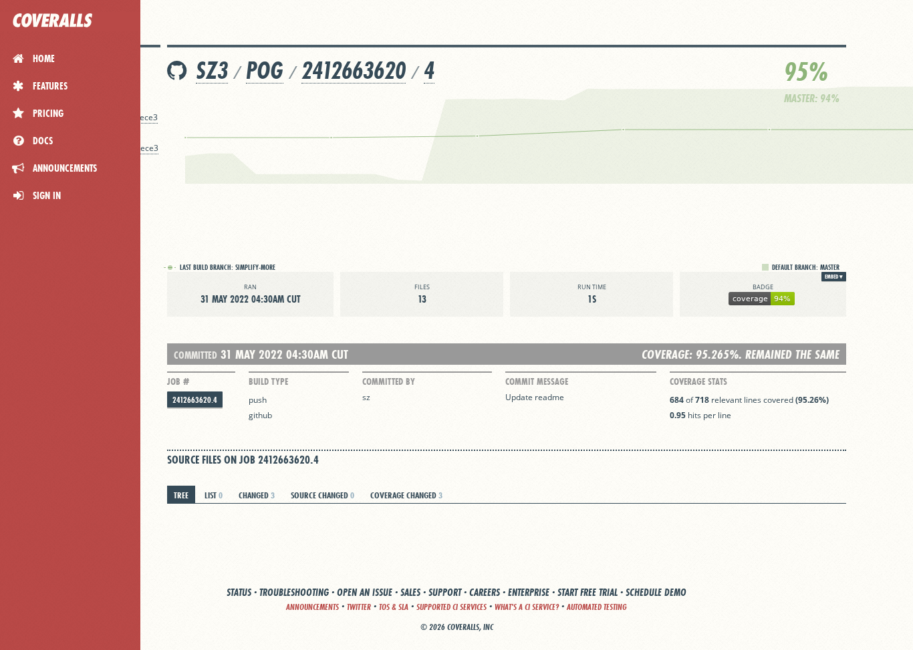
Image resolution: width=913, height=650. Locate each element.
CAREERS (484, 592)
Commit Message (536, 381)
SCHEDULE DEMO (656, 592)
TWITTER (359, 607)
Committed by (388, 381)
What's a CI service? (527, 607)
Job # (178, 381)
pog (264, 70)
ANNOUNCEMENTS (312, 607)
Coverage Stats (698, 381)
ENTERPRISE (528, 592)
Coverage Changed (406, 495)
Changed (257, 495)
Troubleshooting (294, 592)
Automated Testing (597, 607)
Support (444, 592)
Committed (195, 355)
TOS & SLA (393, 607)
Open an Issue (364, 592)
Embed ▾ (834, 277)
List (214, 495)
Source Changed (322, 495)
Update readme (534, 397)
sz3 (212, 70)
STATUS (239, 592)
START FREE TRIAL (587, 592)
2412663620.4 (194, 399)
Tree (181, 495)
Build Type (268, 381)
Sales (410, 592)
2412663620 (353, 70)
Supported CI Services (451, 607)
